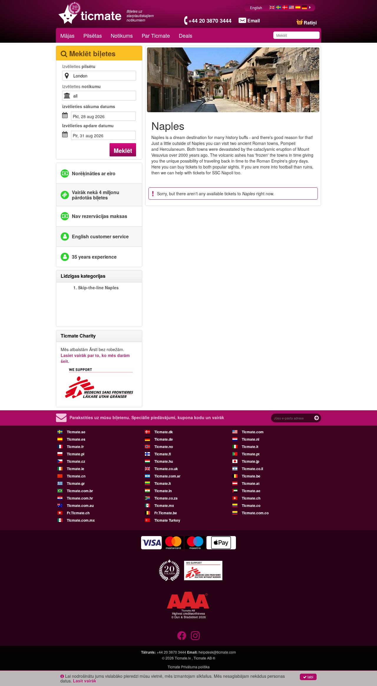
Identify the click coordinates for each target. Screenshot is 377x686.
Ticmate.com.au (80, 505)
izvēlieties (88, 106)
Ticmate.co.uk (166, 468)
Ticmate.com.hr (80, 498)
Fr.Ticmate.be (165, 512)
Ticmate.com (253, 431)
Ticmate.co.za (166, 498)
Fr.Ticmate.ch (78, 512)
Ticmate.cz (76, 461)
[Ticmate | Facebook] (181, 635)
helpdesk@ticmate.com (217, 651)
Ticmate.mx (164, 505)
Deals (185, 35)
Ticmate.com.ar (167, 476)
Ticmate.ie (75, 468)
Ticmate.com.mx (81, 520)
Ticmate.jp (250, 461)
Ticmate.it (250, 446)
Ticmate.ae (251, 490)
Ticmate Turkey (167, 520)
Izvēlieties (78, 66)
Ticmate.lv (183, 657)
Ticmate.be (251, 476)
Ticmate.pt (250, 454)
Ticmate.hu (163, 461)
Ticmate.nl (250, 439)
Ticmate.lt (162, 483)
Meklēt (123, 150)
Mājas (67, 35)
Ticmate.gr (76, 483)
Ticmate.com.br (80, 490)
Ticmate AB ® (204, 657)
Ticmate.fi (162, 454)
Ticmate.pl (75, 454)
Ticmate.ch (251, 498)
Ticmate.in (163, 490)
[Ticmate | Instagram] (195, 635)
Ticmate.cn (76, 476)
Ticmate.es (76, 439)
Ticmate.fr (75, 446)
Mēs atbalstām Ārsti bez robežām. (95, 355)
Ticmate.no (163, 446)
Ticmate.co (251, 505)
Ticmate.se (76, 431)
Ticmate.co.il (252, 468)
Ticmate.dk (163, 431)
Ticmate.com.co (255, 512)
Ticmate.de (163, 439)
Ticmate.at (250, 483)
